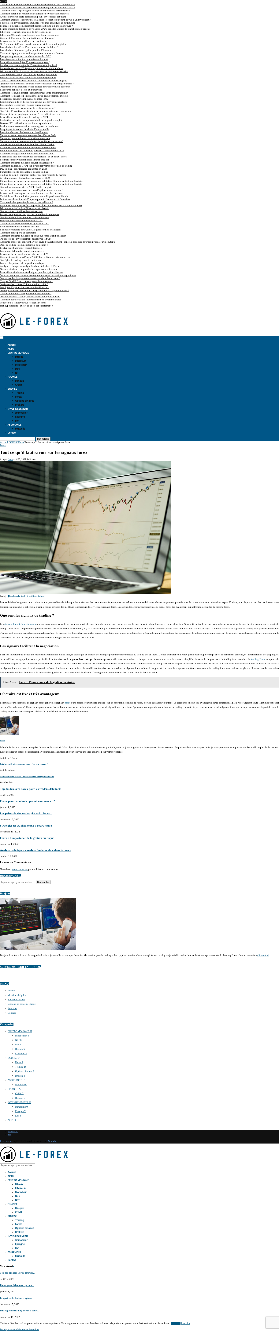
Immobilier (21, 412)
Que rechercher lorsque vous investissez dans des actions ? (30, 278)
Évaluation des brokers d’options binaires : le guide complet (31, 120)
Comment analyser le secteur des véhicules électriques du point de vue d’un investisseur (45, 19)
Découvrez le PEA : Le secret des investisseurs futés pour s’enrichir (34, 71)
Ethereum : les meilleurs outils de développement (25, 31)
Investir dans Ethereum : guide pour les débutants (25, 50)
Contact (12, 432)
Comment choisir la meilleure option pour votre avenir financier (33, 235)
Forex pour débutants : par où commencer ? (22, 250)
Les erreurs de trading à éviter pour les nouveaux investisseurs (31, 193)
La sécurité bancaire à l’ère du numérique (21, 89)
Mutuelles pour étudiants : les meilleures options (25, 138)
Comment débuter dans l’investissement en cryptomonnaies (30, 299)
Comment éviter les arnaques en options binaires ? (25, 293)
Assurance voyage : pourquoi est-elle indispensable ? (27, 153)
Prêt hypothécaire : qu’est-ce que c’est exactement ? (26, 305)
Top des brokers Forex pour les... (17, 1272)
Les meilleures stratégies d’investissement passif (24, 62)
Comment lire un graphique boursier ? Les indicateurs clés (30, 114)
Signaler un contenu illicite (22, 1003)
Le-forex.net (6, 1141)
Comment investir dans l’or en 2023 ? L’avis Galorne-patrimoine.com (35, 257)
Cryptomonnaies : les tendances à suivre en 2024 (25, 177)
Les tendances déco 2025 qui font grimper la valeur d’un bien (31, 68)
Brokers (19, 404)
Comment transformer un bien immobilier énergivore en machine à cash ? (37, 7)
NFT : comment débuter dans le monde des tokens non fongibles (33, 44)
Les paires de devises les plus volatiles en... (26, 813)
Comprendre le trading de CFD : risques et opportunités (28, 74)
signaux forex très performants (20, 624)
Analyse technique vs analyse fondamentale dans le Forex (29, 266)
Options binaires (24, 400)
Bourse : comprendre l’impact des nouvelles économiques (29, 214)
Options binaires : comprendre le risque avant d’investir (28, 269)
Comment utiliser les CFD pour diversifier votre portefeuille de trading (36, 165)
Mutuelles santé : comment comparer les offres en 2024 (28, 135)
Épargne (20, 416)
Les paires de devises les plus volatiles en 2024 (24, 254)
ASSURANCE (14, 424)
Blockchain (21, 364)
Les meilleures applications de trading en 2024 (24, 117)
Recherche (43, 438)
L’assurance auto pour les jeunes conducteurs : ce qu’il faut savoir (33, 156)
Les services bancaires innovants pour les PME (24, 98)
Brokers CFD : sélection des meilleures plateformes (26, 123)
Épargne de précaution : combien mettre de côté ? (25, 56)
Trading (19, 392)
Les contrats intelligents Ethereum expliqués (23, 41)
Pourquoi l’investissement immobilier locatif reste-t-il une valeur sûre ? (36, 25)
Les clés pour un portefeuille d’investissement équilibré (28, 65)
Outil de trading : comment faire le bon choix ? (24, 244)
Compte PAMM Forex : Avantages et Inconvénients (26, 281)
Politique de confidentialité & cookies (19, 1329)
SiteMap (52, 1141)
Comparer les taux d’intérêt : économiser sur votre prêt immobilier (34, 92)
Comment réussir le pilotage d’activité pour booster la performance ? (35, 10)
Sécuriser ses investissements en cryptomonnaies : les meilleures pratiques (38, 275)
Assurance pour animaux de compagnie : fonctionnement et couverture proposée (41, 205)
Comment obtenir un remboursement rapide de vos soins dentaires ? (34, 13)
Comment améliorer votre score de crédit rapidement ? (27, 107)
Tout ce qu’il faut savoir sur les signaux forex (23, 302)
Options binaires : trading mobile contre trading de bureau (30, 296)
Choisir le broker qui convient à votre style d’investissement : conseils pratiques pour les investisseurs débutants (57, 241)
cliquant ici (263, 955)
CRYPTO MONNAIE (18, 352)
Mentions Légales (17, 995)
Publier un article (16, 999)
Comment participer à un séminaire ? (19, 232)
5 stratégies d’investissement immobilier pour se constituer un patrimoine (37, 22)
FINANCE (12, 376)
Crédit (18, 384)
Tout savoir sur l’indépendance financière (21, 211)
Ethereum (20, 360)
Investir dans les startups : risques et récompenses (25, 104)
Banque (19, 380)
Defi (17, 368)
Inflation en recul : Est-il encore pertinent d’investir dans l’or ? (32, 150)
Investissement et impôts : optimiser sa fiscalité (24, 59)
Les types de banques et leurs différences (21, 247)
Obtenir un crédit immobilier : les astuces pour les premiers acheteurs (35, 86)
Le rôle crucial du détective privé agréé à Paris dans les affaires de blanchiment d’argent (45, 28)
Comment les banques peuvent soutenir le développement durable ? (34, 95)
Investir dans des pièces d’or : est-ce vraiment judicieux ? (29, 47)
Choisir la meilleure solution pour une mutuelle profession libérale (34, 196)
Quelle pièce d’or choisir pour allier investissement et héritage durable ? (37, 83)
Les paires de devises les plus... (16, 1298)
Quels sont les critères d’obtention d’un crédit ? (24, 284)
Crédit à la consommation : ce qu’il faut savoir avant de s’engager (33, 80)
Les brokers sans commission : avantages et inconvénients (29, 126)
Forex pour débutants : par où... (17, 1285)
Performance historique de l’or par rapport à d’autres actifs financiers (35, 199)
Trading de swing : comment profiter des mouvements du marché (33, 174)
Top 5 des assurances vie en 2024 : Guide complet (25, 187)
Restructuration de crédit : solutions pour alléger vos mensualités (33, 101)
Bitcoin (19, 356)
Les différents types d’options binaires (19, 226)
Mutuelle (20, 428)
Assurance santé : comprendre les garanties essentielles (28, 147)
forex (67, 702)
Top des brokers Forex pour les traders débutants (24, 217)
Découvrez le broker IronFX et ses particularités (24, 208)
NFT (17, 372)
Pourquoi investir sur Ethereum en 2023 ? (21, 220)
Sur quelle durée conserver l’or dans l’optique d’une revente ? (31, 190)
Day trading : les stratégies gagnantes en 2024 (23, 168)
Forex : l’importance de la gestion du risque (22, 263)
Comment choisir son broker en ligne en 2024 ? (24, 223)
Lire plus (185, 1323)
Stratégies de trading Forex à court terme (20, 260)
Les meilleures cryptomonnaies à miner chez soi (24, 159)
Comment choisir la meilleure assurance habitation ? (27, 162)
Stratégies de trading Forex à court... (19, 1310)
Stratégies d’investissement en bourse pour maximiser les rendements (35, 111)
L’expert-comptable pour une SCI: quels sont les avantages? (30, 229)
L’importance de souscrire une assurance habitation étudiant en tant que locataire (41, 180)
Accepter (175, 1323)
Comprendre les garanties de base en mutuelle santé (26, 202)
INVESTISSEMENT (18, 408)
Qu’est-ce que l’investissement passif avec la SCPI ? (27, 238)
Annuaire (12, 1008)
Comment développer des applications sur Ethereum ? (27, 38)
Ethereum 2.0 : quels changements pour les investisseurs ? (29, 34)
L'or (18, 1115)
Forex (18, 396)
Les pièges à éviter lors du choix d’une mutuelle (24, 129)
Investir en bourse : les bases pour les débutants (24, 132)
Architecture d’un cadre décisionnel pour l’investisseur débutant (33, 16)
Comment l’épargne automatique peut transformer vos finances (32, 53)
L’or (17, 420)
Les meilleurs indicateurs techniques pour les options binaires (31, 272)
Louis (10, 459)
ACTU (11, 348)
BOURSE (12, 388)
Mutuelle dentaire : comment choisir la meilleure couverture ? (31, 141)
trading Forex (258, 659)
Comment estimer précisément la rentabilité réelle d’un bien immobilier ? (37, 4)
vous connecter (20, 869)
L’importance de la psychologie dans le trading (24, 171)
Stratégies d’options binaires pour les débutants (24, 287)
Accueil (12, 344)
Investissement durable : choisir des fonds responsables (28, 77)
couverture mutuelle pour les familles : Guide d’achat (27, 144)
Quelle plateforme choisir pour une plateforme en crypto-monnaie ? (34, 290)
